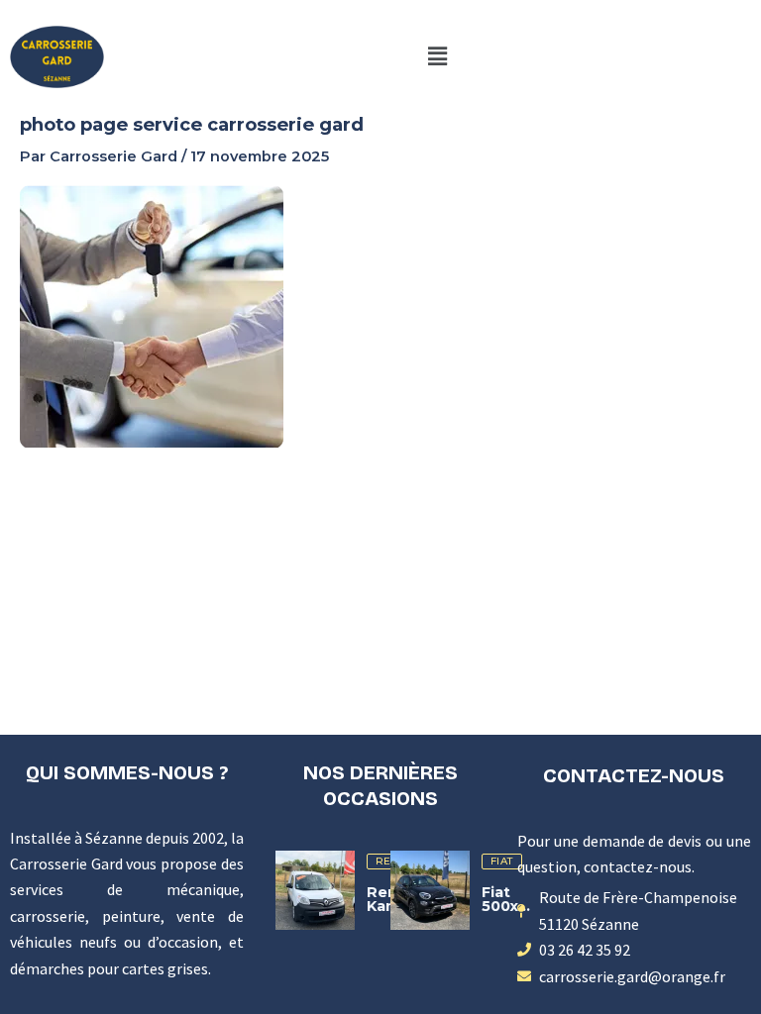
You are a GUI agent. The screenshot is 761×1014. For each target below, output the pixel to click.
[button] (437, 56)
